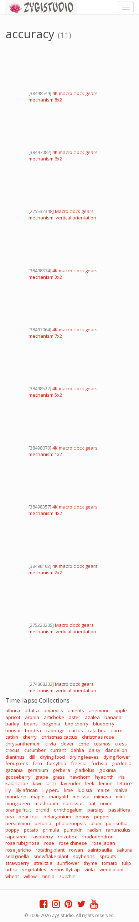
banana (113, 717)
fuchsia (99, 763)
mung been (17, 803)
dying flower (116, 757)
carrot (117, 730)
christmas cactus (59, 737)
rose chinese (73, 843)
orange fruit (18, 810)
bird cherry (76, 723)
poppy (12, 830)
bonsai (12, 730)
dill (32, 757)
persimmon (17, 823)
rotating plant (50, 850)
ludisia (85, 790)
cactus (76, 730)
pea (9, 816)
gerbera (61, 770)
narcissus (73, 803)
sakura (124, 850)
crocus (12, 750)
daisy (95, 750)
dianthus (15, 757)
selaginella (17, 856)
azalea (92, 717)
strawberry (17, 863)
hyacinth (104, 777)
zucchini (68, 876)
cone (83, 743)
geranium (37, 770)
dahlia (77, 750)
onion (106, 803)
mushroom (46, 803)
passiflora (119, 810)
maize (103, 790)
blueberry (103, 723)
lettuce (124, 783)
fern (37, 763)
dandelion (116, 750)
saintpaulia (100, 850)
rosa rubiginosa (22, 843)
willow (30, 876)
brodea (33, 730)
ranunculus (118, 830)
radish (94, 830)
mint (120, 796)
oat (92, 803)
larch (51, 783)
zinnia (48, 876)
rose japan (103, 843)
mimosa (102, 796)
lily (8, 790)
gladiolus (84, 770)
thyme (90, 863)
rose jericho (18, 850)
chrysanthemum (23, 743)
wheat (12, 876)
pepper (102, 816)
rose (49, 843)
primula (51, 830)
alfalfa (32, 710)
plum (96, 823)
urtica (11, 869)
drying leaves (84, 757)
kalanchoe (16, 783)
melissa (81, 796)
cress (121, 743)
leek (89, 783)
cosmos (102, 743)
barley (12, 723)
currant (58, 750)
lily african (27, 790)
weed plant (111, 869)
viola (89, 869)
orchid (42, 810)
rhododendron (98, 836)
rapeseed (16, 836)
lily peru (51, 790)
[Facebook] (43, 905)
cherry (30, 737)
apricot (12, 717)
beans (31, 723)
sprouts (107, 856)
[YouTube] (94, 905)
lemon (106, 783)
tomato (109, 863)
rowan (76, 850)
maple (38, 796)
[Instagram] (56, 905)
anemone (99, 710)
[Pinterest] (68, 905)
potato (31, 830)
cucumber (35, 750)
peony (82, 816)
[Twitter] (81, 905)
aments (76, 710)
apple (120, 710)
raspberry (42, 836)
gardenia (122, 763)
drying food (52, 757)
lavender (71, 783)
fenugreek (16, 763)
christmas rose (98, 737)
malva (121, 790)
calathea (97, 730)
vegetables (34, 869)
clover (67, 743)
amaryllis (53, 710)
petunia (43, 823)
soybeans (84, 856)
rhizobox (67, 836)
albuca (12, 710)
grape (41, 777)
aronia (32, 717)
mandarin (15, 796)
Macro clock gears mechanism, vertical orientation (62, 214)
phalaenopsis (71, 823)
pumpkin (73, 830)
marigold (58, 796)
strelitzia (43, 863)
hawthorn (80, 777)
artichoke (54, 717)
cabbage (55, 730)
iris (121, 777)
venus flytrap (65, 869)
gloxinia (107, 770)
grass (59, 777)
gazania (14, 770)
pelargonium (57, 816)
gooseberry (18, 777)
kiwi (37, 783)
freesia (79, 763)
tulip (126, 863)
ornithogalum (68, 810)
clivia (50, 743)
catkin (11, 737)
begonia (51, 723)
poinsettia (117, 823)
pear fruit (29, 816)
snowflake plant (51, 856)
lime (68, 790)
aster (74, 717)
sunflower (68, 863)
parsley (95, 810)
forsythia (56, 763)
